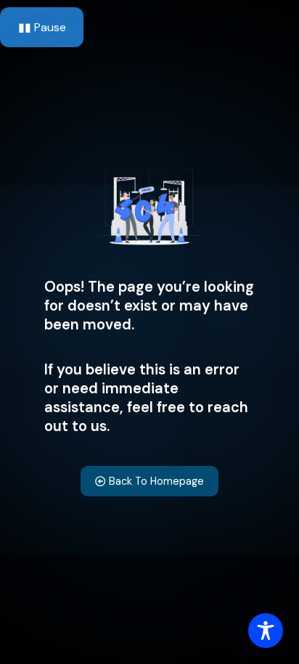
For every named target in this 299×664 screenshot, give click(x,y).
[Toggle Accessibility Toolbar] (265, 630)
